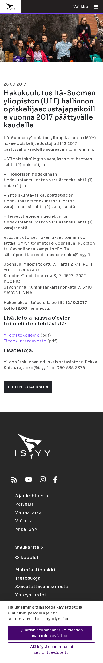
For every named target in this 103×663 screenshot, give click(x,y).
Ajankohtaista (31, 495)
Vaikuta (24, 521)
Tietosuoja (27, 578)
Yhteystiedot (30, 595)
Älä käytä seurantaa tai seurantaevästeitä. (51, 649)
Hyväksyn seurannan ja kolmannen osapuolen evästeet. (50, 633)
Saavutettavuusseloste (42, 586)
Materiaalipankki (35, 569)
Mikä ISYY (26, 529)
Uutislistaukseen (29, 387)
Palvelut (24, 504)
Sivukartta (27, 547)
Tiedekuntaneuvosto (25, 340)
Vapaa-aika (28, 512)
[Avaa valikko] (93, 6)
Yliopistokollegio (22, 335)
